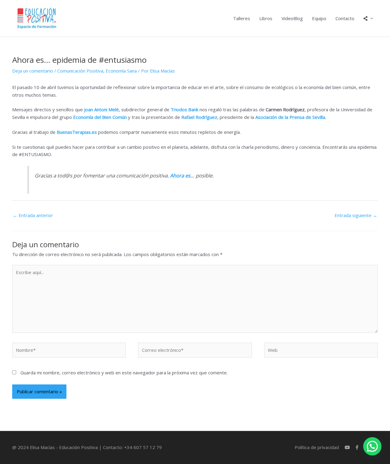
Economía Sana (121, 71)
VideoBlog (292, 18)
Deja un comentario (32, 71)
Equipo (319, 18)
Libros (265, 18)
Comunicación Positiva (80, 71)
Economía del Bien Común (100, 117)
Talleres (241, 18)
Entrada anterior (33, 215)
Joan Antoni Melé (101, 109)
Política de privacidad (317, 447)
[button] (372, 446)
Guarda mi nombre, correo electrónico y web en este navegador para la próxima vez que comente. (124, 372)
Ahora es (180, 175)
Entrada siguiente (356, 215)
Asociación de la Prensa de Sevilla (290, 117)
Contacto (344, 18)
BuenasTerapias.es (77, 132)
